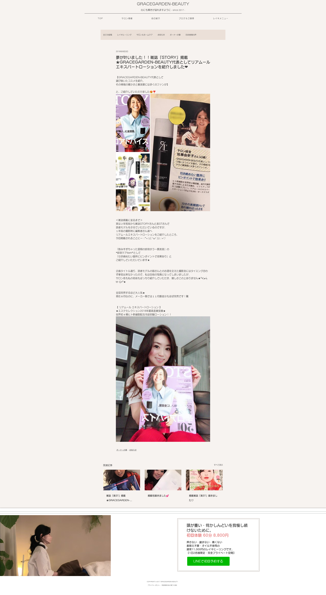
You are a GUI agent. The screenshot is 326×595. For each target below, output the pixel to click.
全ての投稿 (107, 35)
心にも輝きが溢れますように (156, 10)
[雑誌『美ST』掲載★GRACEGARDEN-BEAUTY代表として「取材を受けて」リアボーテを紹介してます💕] (121, 480)
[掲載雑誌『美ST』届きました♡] (204, 480)
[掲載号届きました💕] (163, 480)
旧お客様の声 (191, 35)
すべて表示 (218, 465)
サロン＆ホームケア (145, 35)
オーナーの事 (175, 35)
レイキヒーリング (124, 35)
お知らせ (161, 35)
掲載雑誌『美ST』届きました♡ (203, 498)
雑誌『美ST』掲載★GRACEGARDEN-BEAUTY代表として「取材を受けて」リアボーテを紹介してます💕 (121, 499)
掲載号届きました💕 (158, 496)
